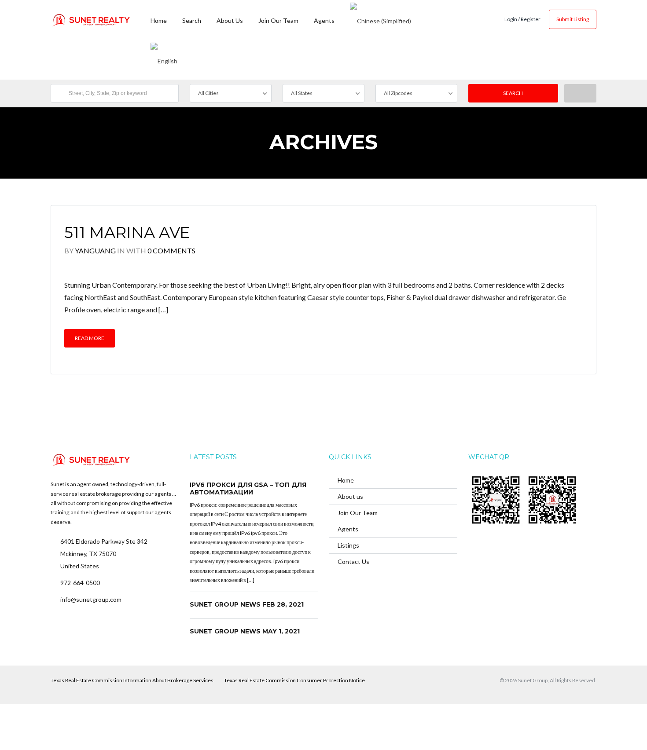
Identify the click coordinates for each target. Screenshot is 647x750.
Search (191, 20)
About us (230, 20)
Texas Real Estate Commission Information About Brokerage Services (132, 680)
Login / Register (522, 19)
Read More (89, 338)
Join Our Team (278, 20)
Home (159, 20)
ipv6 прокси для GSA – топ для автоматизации (248, 489)
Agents (324, 20)
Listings (348, 545)
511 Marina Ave (127, 232)
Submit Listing (572, 19)
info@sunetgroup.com (90, 599)
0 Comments (171, 250)
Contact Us (353, 561)
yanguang (95, 250)
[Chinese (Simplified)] (380, 20)
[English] (163, 59)
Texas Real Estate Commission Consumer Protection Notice (294, 680)
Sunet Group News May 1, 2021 (245, 631)
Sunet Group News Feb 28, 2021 (247, 604)
